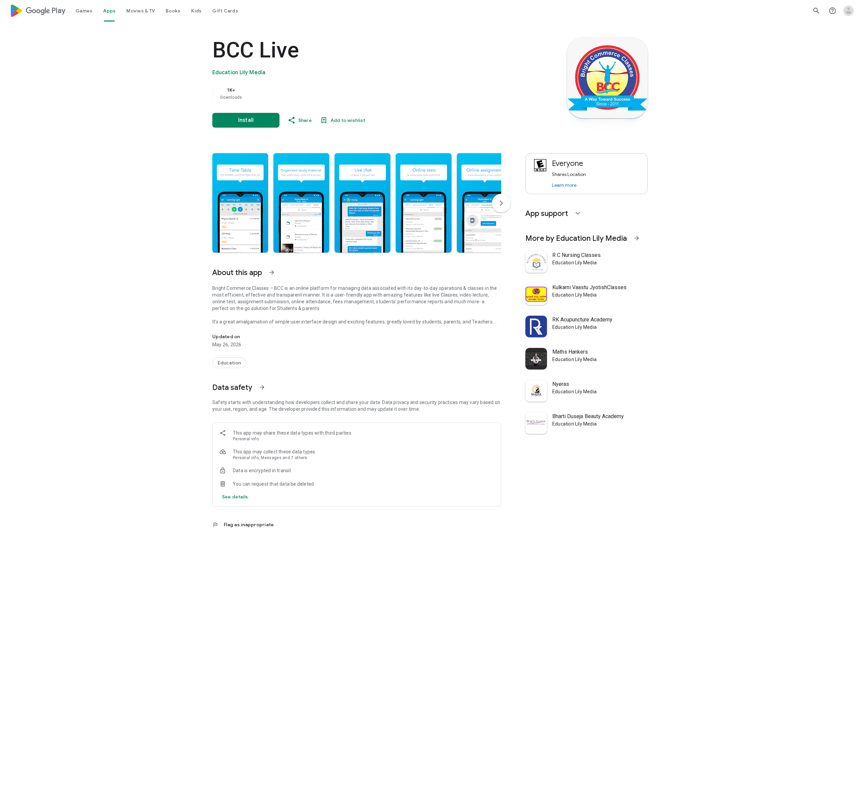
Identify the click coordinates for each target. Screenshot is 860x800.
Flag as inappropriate (243, 525)
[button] (240, 203)
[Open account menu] (849, 11)
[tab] (84, 10)
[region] (346, 93)
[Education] (229, 363)
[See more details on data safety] (235, 497)
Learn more (564, 185)
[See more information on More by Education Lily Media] (637, 238)
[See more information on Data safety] (262, 387)
